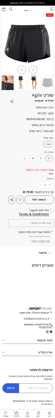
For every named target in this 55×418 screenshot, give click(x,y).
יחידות (50, 178)
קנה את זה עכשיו (40, 223)
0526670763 (46, 327)
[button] (3, 9)
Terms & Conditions (34, 214)
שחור (47, 144)
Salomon (41, 107)
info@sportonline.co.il (36, 318)
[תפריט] (51, 9)
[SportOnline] (28, 10)
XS (49, 158)
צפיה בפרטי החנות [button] (40, 240)
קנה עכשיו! (14, 3)
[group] (47, 83)
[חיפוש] (10, 9)
